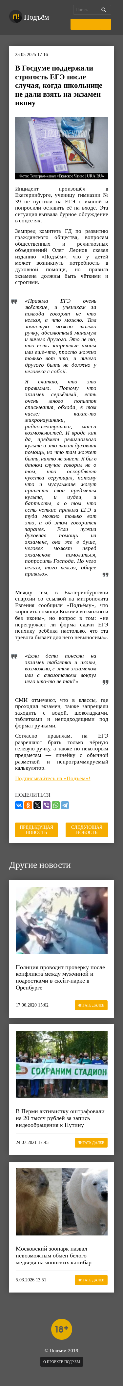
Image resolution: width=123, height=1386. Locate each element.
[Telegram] (65, 805)
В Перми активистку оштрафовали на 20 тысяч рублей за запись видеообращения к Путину (60, 1118)
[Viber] (47, 805)
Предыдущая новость (36, 830)
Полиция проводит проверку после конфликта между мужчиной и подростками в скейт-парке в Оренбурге (60, 977)
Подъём (36, 17)
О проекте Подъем (61, 1362)
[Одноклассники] (28, 805)
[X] (37, 805)
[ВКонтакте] (19, 805)
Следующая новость (86, 830)
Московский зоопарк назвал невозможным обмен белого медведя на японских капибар (54, 1255)
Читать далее (91, 1005)
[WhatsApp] (56, 805)
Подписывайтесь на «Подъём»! (53, 778)
